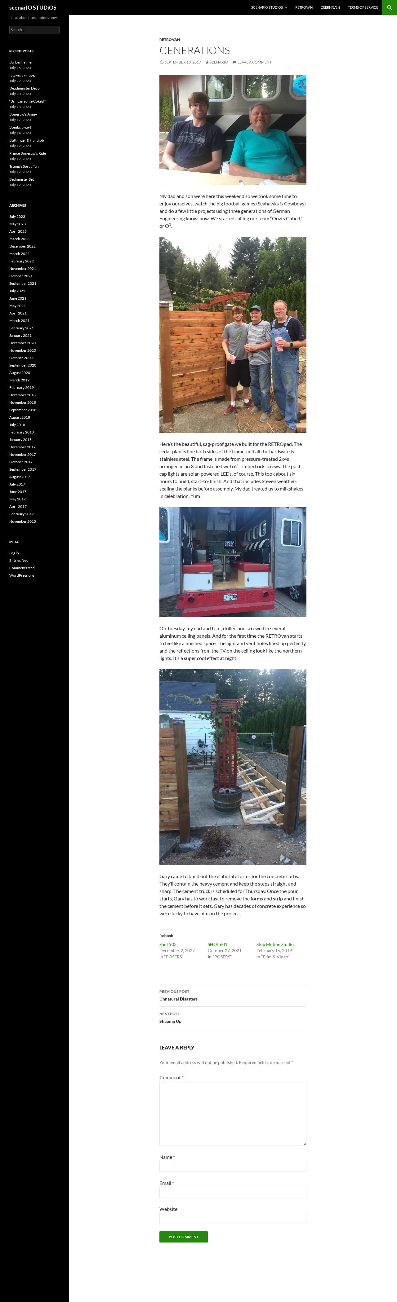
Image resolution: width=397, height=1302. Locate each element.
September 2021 (22, 283)
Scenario (219, 62)
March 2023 (19, 238)
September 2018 (22, 409)
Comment (171, 1077)
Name (167, 1157)
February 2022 (21, 261)
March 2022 (19, 253)
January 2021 (20, 335)
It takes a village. (22, 75)
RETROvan (304, 7)
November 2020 (22, 350)
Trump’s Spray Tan (24, 166)
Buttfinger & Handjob (26, 140)
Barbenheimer (21, 62)
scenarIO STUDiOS (32, 7)
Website (168, 1209)
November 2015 (22, 521)
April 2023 (18, 231)
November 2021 (22, 268)
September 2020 (22, 365)
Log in (14, 553)
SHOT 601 (217, 944)
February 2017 (21, 514)
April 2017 (18, 506)
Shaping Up (170, 1017)
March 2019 (19, 380)
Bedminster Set (21, 179)
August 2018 (19, 417)
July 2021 (17, 290)
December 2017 (22, 447)
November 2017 (22, 454)
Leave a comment (255, 62)
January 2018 (20, 439)
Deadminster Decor (25, 88)
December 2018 (22, 395)
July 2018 (17, 424)
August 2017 (19, 476)
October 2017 (21, 462)
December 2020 (22, 343)
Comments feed (22, 567)
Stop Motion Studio (275, 944)
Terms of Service (363, 7)
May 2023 (17, 224)
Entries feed (19, 560)
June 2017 (17, 491)
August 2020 (19, 372)
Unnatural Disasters (178, 995)
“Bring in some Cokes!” (27, 101)
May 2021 (17, 305)
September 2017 (22, 469)
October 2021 (21, 276)
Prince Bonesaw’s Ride (27, 153)
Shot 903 (167, 944)
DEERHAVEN (330, 7)
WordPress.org (21, 575)
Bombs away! (20, 127)
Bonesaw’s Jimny (23, 114)
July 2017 (17, 484)
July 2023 (17, 216)
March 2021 (19, 320)
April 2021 (18, 313)
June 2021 (17, 298)
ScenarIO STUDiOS (267, 7)
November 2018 (22, 402)
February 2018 (21, 432)
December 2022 (22, 246)
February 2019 (21, 387)
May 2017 (17, 499)
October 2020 (21, 357)
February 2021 (21, 328)
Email (166, 1183)
